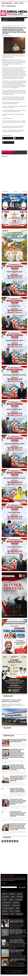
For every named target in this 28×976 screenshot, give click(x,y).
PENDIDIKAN (19, 899)
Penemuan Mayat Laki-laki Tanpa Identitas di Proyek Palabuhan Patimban (17, 951)
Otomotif (17, 911)
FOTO (11, 911)
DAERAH (4, 894)
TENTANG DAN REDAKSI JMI (7, 3)
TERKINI (4, 899)
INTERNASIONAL (6, 902)
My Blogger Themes (17, 972)
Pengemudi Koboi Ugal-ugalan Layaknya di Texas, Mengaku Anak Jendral (17, 921)
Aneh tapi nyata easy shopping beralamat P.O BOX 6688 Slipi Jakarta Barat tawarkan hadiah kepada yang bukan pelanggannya (18, 931)
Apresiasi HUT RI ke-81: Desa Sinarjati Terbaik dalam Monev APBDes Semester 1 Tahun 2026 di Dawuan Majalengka (18, 778)
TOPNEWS (16, 3)
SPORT (11, 899)
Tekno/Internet (15, 905)
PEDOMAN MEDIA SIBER (11, 6)
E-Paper (3, 6)
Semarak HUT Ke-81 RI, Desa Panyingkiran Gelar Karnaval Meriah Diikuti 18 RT (18, 740)
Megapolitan (5, 914)
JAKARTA (19, 894)
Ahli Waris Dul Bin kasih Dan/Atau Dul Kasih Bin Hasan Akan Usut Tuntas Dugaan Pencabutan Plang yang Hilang (17, 767)
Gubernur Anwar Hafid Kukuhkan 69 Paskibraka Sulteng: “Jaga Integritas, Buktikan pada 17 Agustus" (18, 790)
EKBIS (12, 896)
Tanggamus (19, 914)
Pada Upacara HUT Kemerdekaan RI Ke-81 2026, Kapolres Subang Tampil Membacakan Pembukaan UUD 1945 (18, 814)
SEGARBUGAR (6, 905)
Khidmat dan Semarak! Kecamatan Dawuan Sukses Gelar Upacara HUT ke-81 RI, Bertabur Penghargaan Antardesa (18, 802)
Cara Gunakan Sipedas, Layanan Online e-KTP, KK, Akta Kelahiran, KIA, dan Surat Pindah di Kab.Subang (18, 941)
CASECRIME (5, 896)
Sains (12, 914)
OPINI (17, 908)
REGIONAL (16, 902)
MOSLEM (4, 911)
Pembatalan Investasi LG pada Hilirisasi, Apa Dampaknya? (11, 700)
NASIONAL (12, 894)
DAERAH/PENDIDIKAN (7, 908)
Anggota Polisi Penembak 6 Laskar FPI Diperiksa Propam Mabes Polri (18, 960)
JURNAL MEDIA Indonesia (18, 970)
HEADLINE (19, 896)
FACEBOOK (21, 3)
